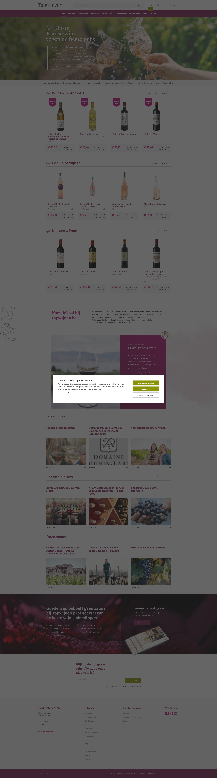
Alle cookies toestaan (146, 383)
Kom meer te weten (64, 393)
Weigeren (146, 389)
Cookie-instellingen (146, 395)
